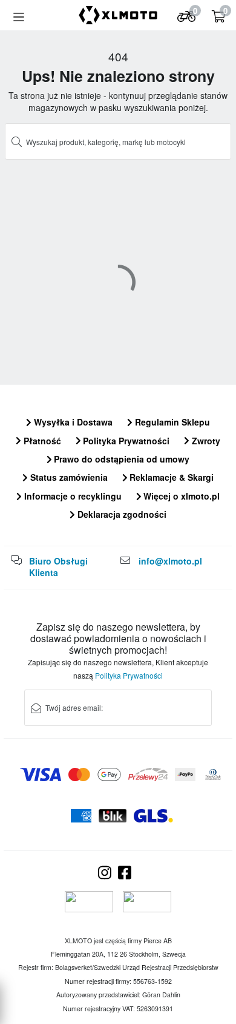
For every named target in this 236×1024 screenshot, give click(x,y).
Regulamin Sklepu (171, 422)
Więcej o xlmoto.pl (180, 496)
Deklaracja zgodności (120, 514)
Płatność (41, 441)
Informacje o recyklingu (72, 496)
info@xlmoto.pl (170, 561)
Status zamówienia (68, 477)
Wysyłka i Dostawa (72, 422)
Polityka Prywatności (124, 441)
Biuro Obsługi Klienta (58, 567)
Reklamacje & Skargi (170, 477)
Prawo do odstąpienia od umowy (120, 459)
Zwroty (204, 441)
